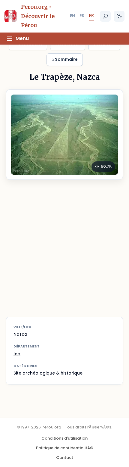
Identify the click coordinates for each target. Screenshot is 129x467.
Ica (17, 354)
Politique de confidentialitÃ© (64, 448)
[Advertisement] (64, 252)
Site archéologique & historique (48, 373)
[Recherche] (105, 16)
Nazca (20, 334)
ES (82, 16)
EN (72, 16)
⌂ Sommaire (65, 59)
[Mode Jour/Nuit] (119, 16)
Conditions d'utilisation (64, 438)
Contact (64, 457)
